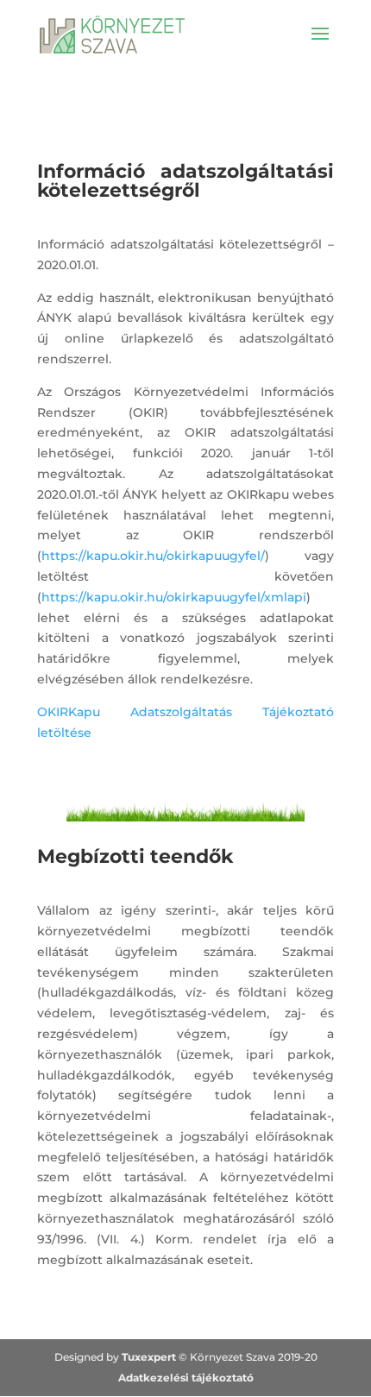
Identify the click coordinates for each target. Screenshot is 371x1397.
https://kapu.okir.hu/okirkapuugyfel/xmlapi (173, 597)
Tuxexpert (149, 1356)
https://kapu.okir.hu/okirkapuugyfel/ (153, 555)
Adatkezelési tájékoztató (186, 1377)
